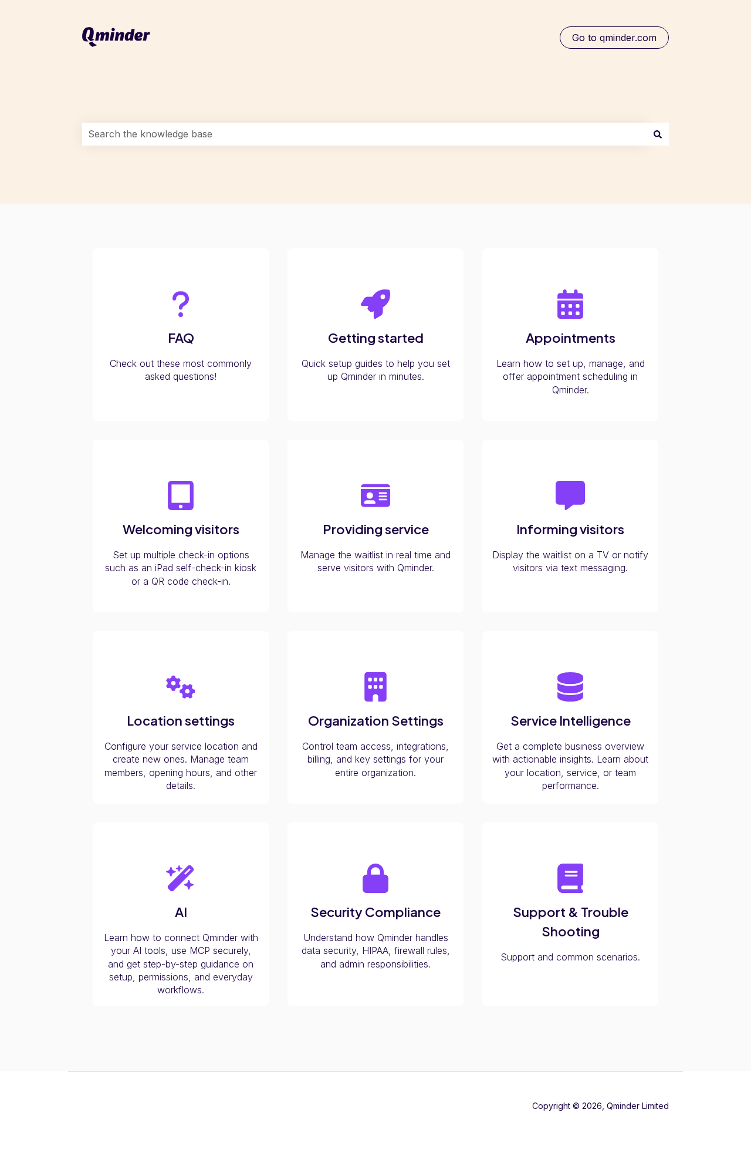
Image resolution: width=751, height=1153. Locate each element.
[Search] (658, 134)
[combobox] (364, 134)
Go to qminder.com (614, 37)
